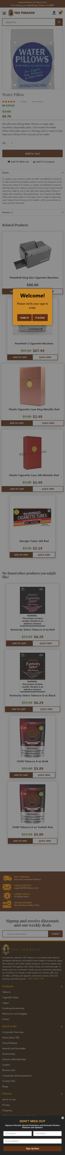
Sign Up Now (32, 1148)
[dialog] (32, 577)
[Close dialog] (62, 1117)
